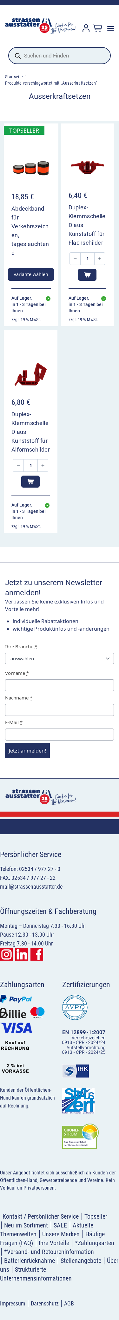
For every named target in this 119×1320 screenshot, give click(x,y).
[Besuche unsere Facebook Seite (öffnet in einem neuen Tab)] (36, 954)
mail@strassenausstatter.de (31, 886)
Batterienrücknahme (29, 1260)
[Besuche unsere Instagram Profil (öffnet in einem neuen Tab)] (6, 954)
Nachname (18, 697)
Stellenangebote (81, 1260)
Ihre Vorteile (54, 1243)
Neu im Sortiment (26, 1225)
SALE (60, 1225)
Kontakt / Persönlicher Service (41, 1216)
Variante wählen (31, 274)
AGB (69, 1303)
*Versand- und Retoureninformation (49, 1252)
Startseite (14, 76)
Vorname (17, 673)
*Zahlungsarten (94, 1243)
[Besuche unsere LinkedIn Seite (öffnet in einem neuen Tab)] (21, 954)
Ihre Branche (21, 646)
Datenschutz (45, 1303)
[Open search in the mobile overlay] (59, 55)
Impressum (12, 1303)
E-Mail (14, 722)
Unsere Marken (61, 1234)
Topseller (95, 1216)
